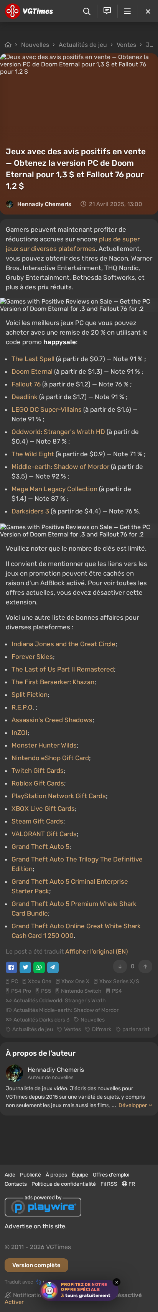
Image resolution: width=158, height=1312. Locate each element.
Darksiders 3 (30, 511)
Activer (14, 1302)
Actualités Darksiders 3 (41, 1019)
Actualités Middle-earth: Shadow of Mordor (65, 1010)
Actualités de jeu (83, 44)
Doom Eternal (32, 371)
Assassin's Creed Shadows (52, 720)
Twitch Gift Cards (38, 770)
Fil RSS (108, 1184)
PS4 (117, 991)
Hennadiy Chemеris (44, 204)
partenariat (136, 1029)
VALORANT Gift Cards (44, 834)
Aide (10, 1175)
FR (131, 1184)
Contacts (16, 1184)
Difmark (101, 1029)
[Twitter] (25, 967)
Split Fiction (30, 694)
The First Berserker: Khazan (53, 682)
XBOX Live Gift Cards (43, 808)
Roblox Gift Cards (38, 783)
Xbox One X (75, 981)
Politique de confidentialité (63, 1184)
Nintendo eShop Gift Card (50, 758)
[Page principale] (29, 11)
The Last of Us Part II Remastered (63, 669)
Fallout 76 (26, 384)
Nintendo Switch (81, 991)
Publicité (30, 1175)
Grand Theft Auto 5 (40, 846)
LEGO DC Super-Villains (47, 409)
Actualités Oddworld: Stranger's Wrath (59, 1000)
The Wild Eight (33, 454)
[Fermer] (148, 11)
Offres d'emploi (111, 1175)
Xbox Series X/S (119, 981)
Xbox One (39, 981)
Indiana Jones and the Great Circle (63, 644)
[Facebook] (11, 967)
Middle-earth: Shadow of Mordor (60, 466)
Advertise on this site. (36, 1226)
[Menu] (127, 11)
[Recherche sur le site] (87, 11)
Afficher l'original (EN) (96, 951)
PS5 (46, 991)
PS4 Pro (21, 991)
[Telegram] (53, 967)
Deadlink (25, 397)
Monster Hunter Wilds (44, 745)
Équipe (80, 1175)
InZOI (20, 732)
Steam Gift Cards (37, 821)
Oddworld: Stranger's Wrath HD (58, 432)
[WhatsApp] (39, 967)
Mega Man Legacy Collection (54, 489)
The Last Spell (33, 359)
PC (14, 981)
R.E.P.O (22, 707)
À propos (56, 1175)
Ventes (126, 44)
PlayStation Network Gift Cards (59, 796)
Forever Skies (32, 656)
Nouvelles (35, 44)
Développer (132, 1105)
